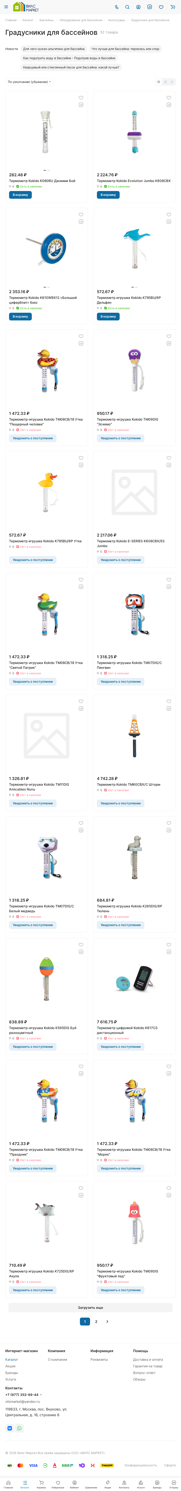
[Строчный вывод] (165, 82)
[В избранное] (81, 98)
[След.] (107, 1322)
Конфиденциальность (141, 1465)
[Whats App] (19, 1428)
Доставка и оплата (148, 1359)
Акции (10, 1366)
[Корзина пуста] (172, 7)
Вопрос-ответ (144, 1373)
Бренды (11, 1373)
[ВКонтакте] (9, 1428)
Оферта (170, 1465)
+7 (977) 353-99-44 (21, 1395)
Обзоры (139, 1379)
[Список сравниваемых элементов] (149, 7)
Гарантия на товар (147, 1366)
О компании (57, 1359)
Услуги (10, 1379)
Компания (56, 1351)
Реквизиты (99, 1359)
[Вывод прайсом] (172, 82)
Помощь (140, 1351)
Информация (101, 1351)
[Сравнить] (81, 105)
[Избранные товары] (161, 7)
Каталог (11, 1359)
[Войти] (138, 7)
